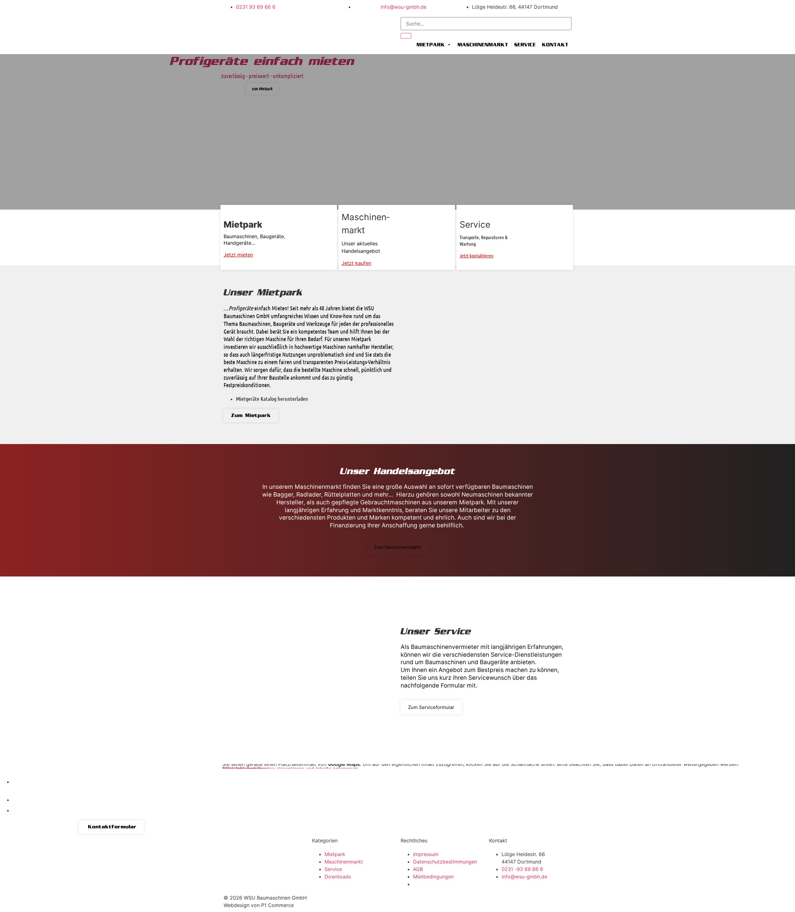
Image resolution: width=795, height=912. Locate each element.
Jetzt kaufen (356, 263)
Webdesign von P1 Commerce (259, 905)
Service (525, 45)
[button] (6, 132)
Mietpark (430, 45)
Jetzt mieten (238, 255)
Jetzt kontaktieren (476, 255)
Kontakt (555, 45)
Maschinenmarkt (482, 45)
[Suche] (406, 36)
